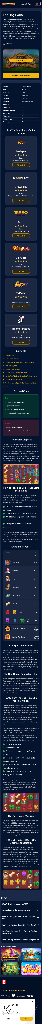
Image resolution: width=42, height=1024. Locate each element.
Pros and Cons (9, 355)
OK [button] (26, 1018)
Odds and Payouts (11, 366)
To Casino (21, 165)
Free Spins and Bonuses (12, 369)
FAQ (6, 386)
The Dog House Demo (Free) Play (16, 372)
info (8, 1019)
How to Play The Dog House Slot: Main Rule (19, 362)
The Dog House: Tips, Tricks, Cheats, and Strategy (21, 383)
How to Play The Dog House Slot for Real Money (21, 376)
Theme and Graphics (11, 359)
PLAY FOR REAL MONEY (21, 75)
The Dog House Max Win (13, 379)
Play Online (21, 60)
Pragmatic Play (26, 4)
